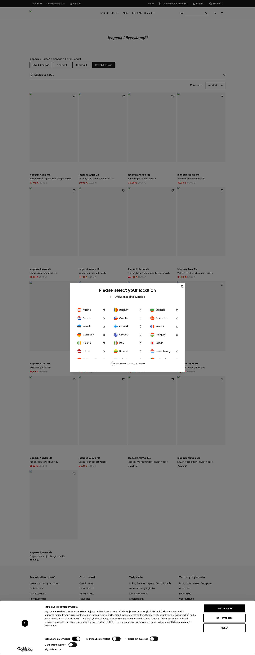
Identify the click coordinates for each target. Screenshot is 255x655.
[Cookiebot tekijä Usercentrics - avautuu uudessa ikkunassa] (25, 649)
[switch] (116, 639)
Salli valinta (224, 618)
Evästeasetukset (180, 622)
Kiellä (224, 628)
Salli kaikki (224, 608)
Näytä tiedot (51, 649)
